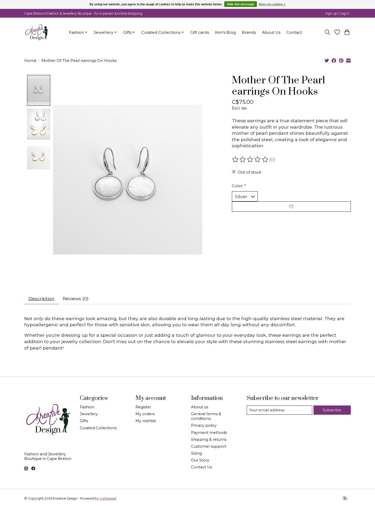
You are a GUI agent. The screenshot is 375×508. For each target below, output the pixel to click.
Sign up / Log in (337, 13)
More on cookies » (272, 4)
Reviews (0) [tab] (76, 298)
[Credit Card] (345, 498)
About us (199, 407)
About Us (271, 32)
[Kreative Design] (37, 32)
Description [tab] (41, 298)
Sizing (196, 453)
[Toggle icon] (327, 32)
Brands (249, 32)
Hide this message (240, 4)
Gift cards (199, 32)
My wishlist (145, 421)
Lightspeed (107, 498)
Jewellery (89, 414)
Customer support (208, 446)
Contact (294, 32)
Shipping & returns (208, 439)
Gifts (84, 421)
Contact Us (201, 467)
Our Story (200, 460)
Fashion (87, 407)
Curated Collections (98, 428)
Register (143, 407)
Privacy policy (204, 425)
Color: (239, 186)
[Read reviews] (250, 159)
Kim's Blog (225, 32)
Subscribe (332, 410)
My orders (145, 414)
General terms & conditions (206, 416)
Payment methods (209, 432)
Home (30, 60)
